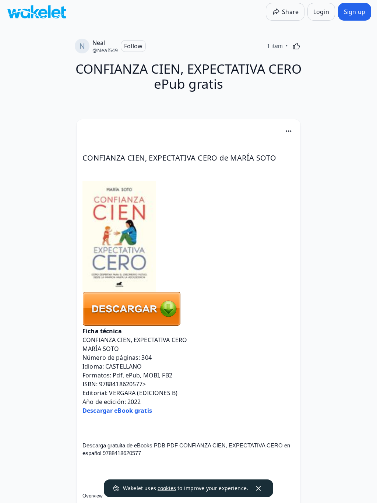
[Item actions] (289, 131)
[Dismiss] (258, 488)
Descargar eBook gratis (117, 411)
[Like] (296, 46)
